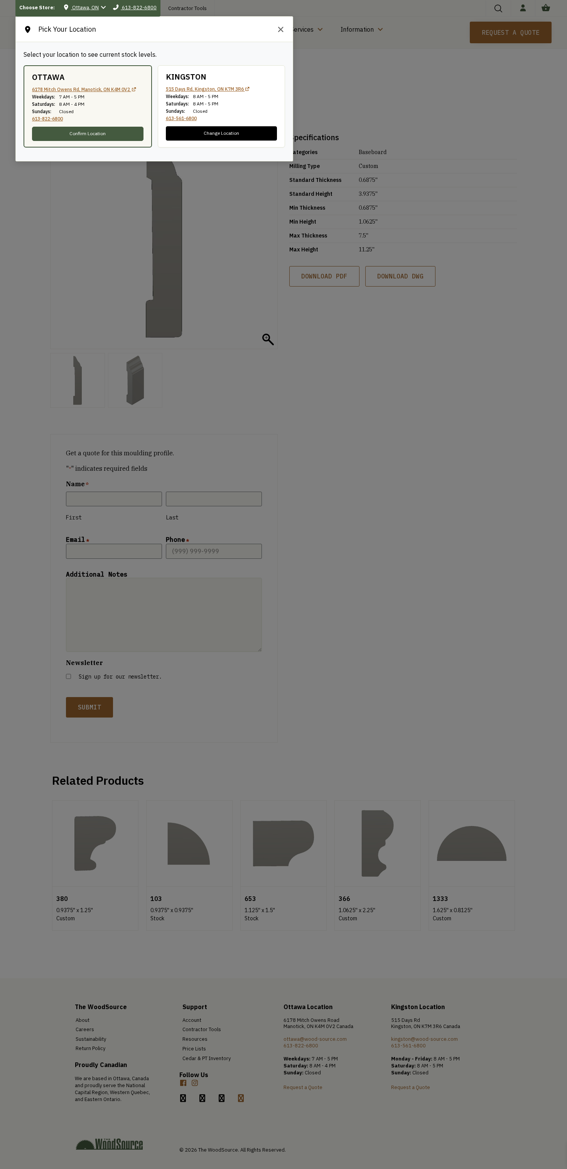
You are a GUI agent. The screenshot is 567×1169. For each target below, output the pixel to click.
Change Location (221, 133)
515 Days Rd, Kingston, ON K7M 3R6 (205, 89)
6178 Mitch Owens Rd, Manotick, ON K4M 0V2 (81, 89)
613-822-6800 (47, 119)
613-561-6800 (181, 118)
